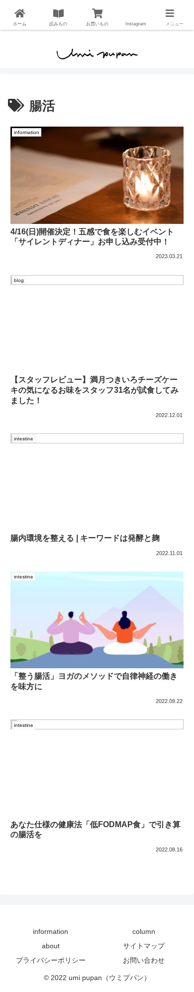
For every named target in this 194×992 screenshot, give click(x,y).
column (143, 931)
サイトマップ (144, 946)
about (51, 946)
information (50, 931)
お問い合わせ (144, 960)
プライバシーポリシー (51, 960)
